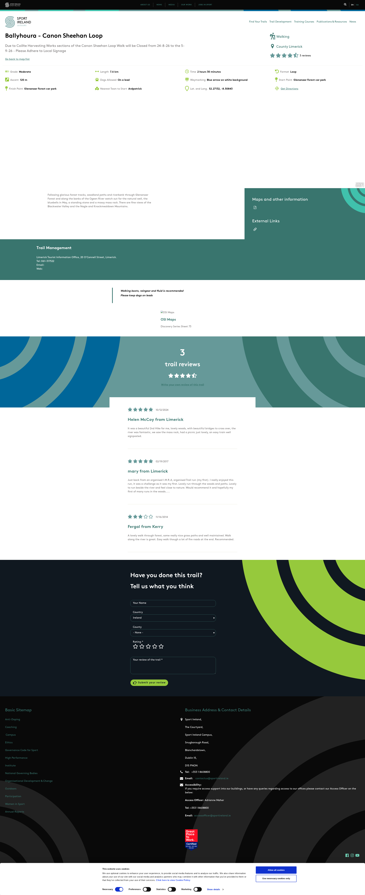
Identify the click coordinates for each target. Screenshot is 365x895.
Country (138, 612)
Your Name (139, 603)
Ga (357, 5)
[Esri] (359, 184)
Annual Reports (14, 812)
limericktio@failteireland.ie (62, 265)
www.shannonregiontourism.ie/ (63, 269)
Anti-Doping (12, 719)
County (137, 627)
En (352, 5)
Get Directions (289, 89)
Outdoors (10, 789)
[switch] (147, 889)
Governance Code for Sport (21, 750)
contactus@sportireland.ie (211, 778)
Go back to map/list (17, 59)
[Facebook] (347, 855)
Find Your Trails (258, 22)
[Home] (25, 5)
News (159, 5)
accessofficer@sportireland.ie (212, 816)
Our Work (186, 5)
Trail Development (280, 22)
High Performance (16, 758)
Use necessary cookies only (276, 878)
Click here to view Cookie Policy (173, 880)
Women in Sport (15, 804)
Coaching (11, 727)
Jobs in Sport (205, 5)
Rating (137, 642)
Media (172, 5)
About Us (145, 5)
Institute (10, 766)
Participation (13, 796)
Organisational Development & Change (29, 781)
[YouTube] (357, 855)
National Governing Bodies (21, 773)
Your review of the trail (147, 660)
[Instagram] (352, 855)
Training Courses (304, 22)
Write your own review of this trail (182, 385)
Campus (11, 735)
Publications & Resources (332, 22)
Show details (213, 889)
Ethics (9, 742)
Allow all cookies (276, 870)
